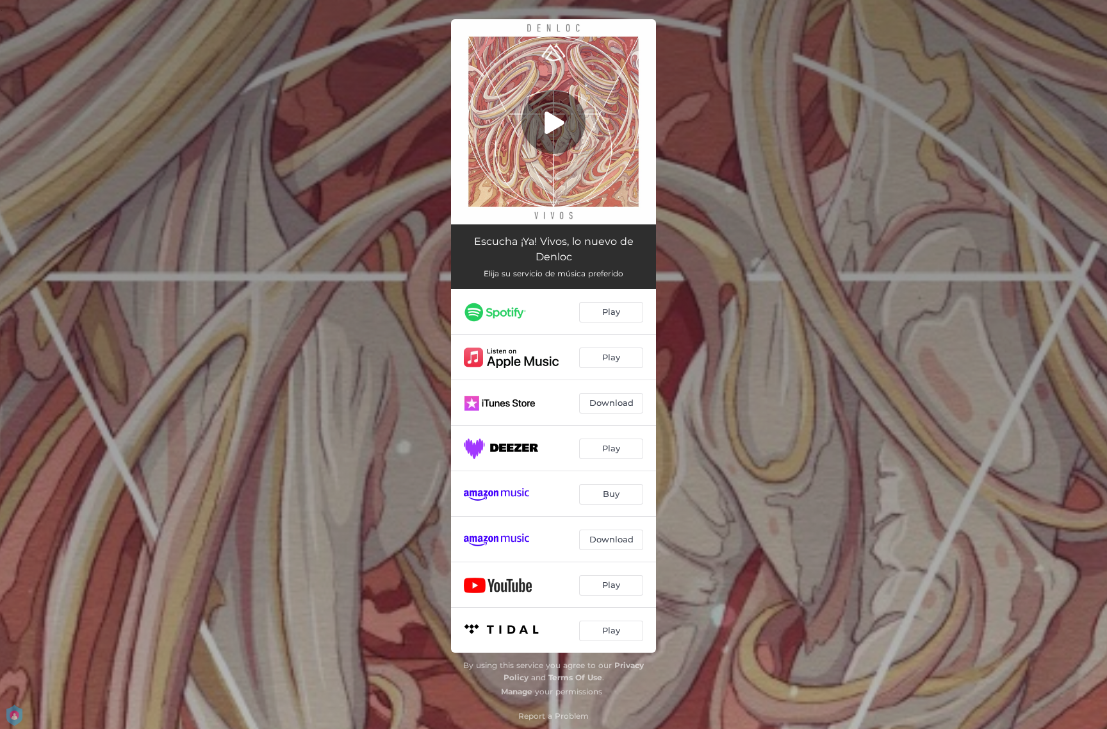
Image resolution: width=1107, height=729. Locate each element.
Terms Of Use (575, 677)
